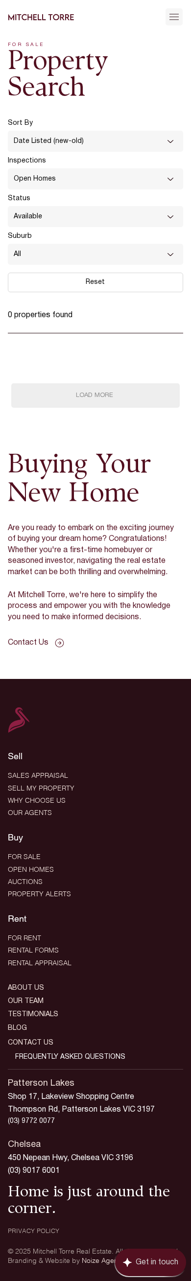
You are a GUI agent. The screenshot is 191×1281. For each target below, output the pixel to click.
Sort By (20, 123)
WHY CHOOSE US (37, 800)
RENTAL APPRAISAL (40, 962)
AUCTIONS (25, 881)
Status (19, 198)
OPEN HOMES (31, 869)
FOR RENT (24, 937)
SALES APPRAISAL (38, 775)
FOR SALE (24, 856)
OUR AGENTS (30, 812)
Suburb (20, 236)
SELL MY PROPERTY (41, 788)
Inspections (27, 161)
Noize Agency (103, 1260)
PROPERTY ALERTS (39, 893)
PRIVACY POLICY (33, 1230)
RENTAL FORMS (33, 950)
